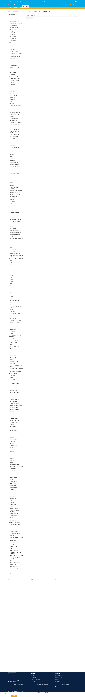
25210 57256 (24, 1)
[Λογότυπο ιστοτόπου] (11, 4)
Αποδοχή (14, 695)
